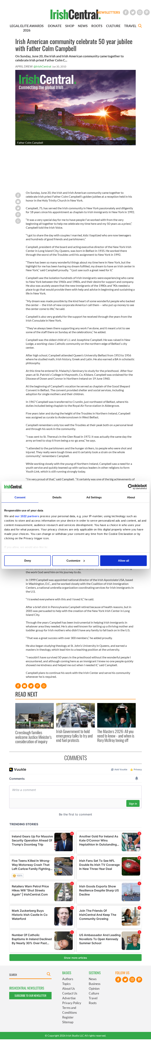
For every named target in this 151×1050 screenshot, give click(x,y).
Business (94, 984)
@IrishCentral (42, 66)
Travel (93, 998)
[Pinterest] (147, 12)
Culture (94, 993)
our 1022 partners (27, 516)
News (92, 979)
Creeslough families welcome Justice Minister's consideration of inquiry (33, 737)
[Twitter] (133, 12)
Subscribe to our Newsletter (30, 995)
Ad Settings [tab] (94, 497)
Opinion (94, 988)
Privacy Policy (71, 1003)
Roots (92, 1003)
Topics (66, 984)
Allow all (123, 560)
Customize (73, 560)
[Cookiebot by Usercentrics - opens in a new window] (131, 487)
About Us (68, 988)
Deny (27, 560)
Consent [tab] (20, 497)
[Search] (140, 26)
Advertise (69, 998)
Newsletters (108, 12)
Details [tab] (57, 497)
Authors (67, 979)
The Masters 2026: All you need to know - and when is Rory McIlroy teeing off (115, 735)
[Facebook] (126, 12)
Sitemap (67, 1022)
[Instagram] (140, 12)
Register (68, 1017)
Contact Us (69, 993)
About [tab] (131, 497)
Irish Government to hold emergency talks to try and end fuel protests (74, 735)
